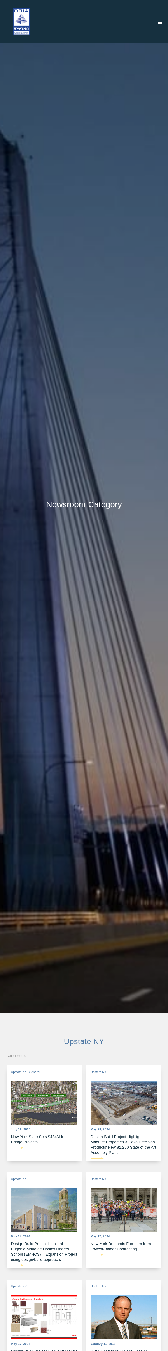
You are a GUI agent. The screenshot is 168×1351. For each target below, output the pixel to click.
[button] (160, 22)
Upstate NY (19, 1072)
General (34, 1072)
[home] (18, 21)
